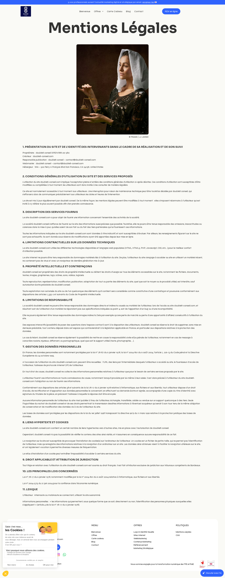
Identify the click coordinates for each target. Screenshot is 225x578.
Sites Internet (139, 535)
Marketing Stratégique (143, 548)
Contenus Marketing (142, 542)
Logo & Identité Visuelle (144, 532)
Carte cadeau (97, 538)
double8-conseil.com (43, 156)
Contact (95, 545)
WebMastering (140, 538)
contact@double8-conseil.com (81, 159)
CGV (178, 535)
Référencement (141, 545)
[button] (112, 2)
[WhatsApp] (64, 555)
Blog (93, 542)
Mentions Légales (183, 532)
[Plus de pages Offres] (102, 11)
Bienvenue (96, 532)
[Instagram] (58, 555)
